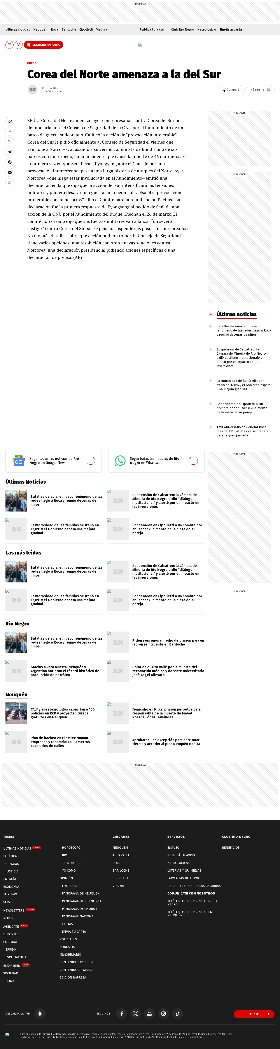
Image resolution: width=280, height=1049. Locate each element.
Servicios (10, 902)
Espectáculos (16, 957)
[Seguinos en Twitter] (135, 1013)
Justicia (11, 871)
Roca (54, 29)
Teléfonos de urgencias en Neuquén (189, 913)
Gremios (12, 864)
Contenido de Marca (76, 970)
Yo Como (69, 870)
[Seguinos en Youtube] (149, 1013)
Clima (10, 981)
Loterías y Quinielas (184, 870)
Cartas (67, 924)
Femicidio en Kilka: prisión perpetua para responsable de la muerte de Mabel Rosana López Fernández (166, 713)
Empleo (173, 848)
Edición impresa (73, 977)
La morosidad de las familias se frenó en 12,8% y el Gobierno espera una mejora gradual (244, 385)
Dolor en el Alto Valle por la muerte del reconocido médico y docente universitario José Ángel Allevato (168, 671)
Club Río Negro (182, 29)
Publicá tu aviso (181, 855)
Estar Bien (15, 966)
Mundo (31, 63)
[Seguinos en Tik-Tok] (177, 1013)
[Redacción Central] (32, 89)
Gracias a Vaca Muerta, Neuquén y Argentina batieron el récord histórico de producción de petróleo (65, 671)
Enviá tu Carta (74, 932)
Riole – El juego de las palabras (194, 886)
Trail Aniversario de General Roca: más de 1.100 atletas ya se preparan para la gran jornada (244, 431)
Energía (9, 879)
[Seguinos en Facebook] (121, 1013)
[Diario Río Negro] (140, 44)
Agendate (15, 927)
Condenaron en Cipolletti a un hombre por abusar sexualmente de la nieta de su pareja (242, 408)
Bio (64, 855)
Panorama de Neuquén (81, 893)
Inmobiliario (70, 954)
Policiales (68, 939)
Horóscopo (71, 848)
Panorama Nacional (78, 916)
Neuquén (40, 29)
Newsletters (18, 910)
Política (10, 856)
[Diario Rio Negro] (7, 1041)
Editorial (69, 886)
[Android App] (40, 1013)
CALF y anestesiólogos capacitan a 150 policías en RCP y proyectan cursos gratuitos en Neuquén (63, 713)
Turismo (10, 894)
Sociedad (10, 973)
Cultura (10, 942)
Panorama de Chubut (79, 909)
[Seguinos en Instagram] (163, 1013)
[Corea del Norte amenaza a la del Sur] (9, 121)
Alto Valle (121, 855)
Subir (254, 1014)
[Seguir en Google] (9, 182)
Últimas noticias (17, 29)
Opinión (66, 878)
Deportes (11, 934)
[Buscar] (19, 45)
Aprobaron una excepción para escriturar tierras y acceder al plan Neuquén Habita (166, 742)
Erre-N (11, 949)
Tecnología (71, 863)
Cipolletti (86, 29)
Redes (8, 918)
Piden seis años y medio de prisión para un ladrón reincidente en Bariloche (168, 642)
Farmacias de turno (183, 878)
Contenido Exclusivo (77, 962)
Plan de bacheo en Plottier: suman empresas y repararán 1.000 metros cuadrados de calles (60, 742)
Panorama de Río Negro (81, 901)
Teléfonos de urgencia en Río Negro (192, 902)
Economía (11, 887)
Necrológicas (207, 29)
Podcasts (67, 947)
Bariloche (69, 29)
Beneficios (231, 848)
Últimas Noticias (21, 848)
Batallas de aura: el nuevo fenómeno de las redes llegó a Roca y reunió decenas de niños (244, 330)
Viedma (101, 29)
